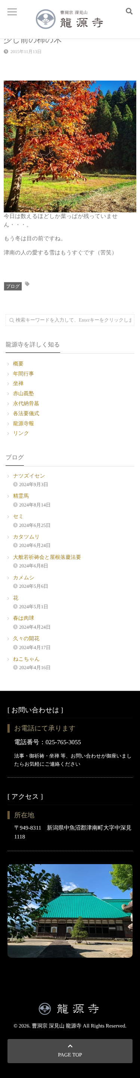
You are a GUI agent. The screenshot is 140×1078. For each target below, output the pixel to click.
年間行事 (23, 374)
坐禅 (18, 384)
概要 (18, 364)
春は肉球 (23, 618)
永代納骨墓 (26, 404)
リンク (21, 433)
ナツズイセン (29, 476)
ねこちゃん (26, 659)
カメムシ (23, 578)
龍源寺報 (23, 424)
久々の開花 (26, 639)
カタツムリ (26, 537)
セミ (18, 517)
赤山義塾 (23, 394)
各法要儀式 (26, 414)
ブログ (13, 286)
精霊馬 (21, 496)
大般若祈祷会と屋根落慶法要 (47, 557)
